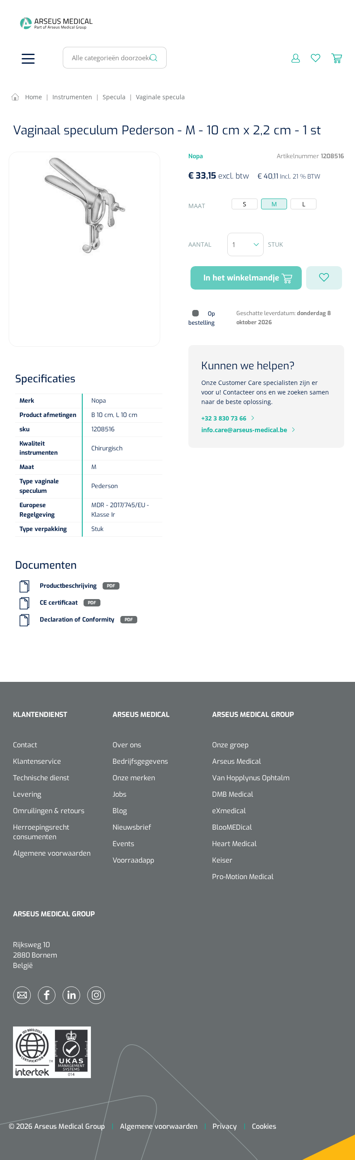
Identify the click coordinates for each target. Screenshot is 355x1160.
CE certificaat (58, 603)
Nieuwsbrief (132, 827)
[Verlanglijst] (310, 57)
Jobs (119, 794)
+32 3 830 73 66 (223, 418)
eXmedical (229, 810)
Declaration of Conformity (77, 620)
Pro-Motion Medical (243, 876)
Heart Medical (234, 843)
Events (123, 843)
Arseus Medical (236, 761)
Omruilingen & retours (48, 810)
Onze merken (134, 777)
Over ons (127, 744)
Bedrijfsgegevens (140, 761)
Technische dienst (41, 777)
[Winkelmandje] (331, 57)
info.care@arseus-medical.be (244, 430)
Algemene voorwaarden (51, 853)
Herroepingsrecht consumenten (41, 832)
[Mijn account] (290, 57)
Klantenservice (37, 761)
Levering (27, 794)
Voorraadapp (133, 860)
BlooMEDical (232, 827)
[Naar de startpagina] (26, 23)
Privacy (225, 1126)
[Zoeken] (154, 58)
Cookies (264, 1126)
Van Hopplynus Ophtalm (251, 777)
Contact (25, 744)
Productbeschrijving (68, 586)
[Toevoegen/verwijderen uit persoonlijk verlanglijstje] (324, 278)
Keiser (222, 860)
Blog (120, 810)
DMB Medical (232, 794)
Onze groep (230, 744)
